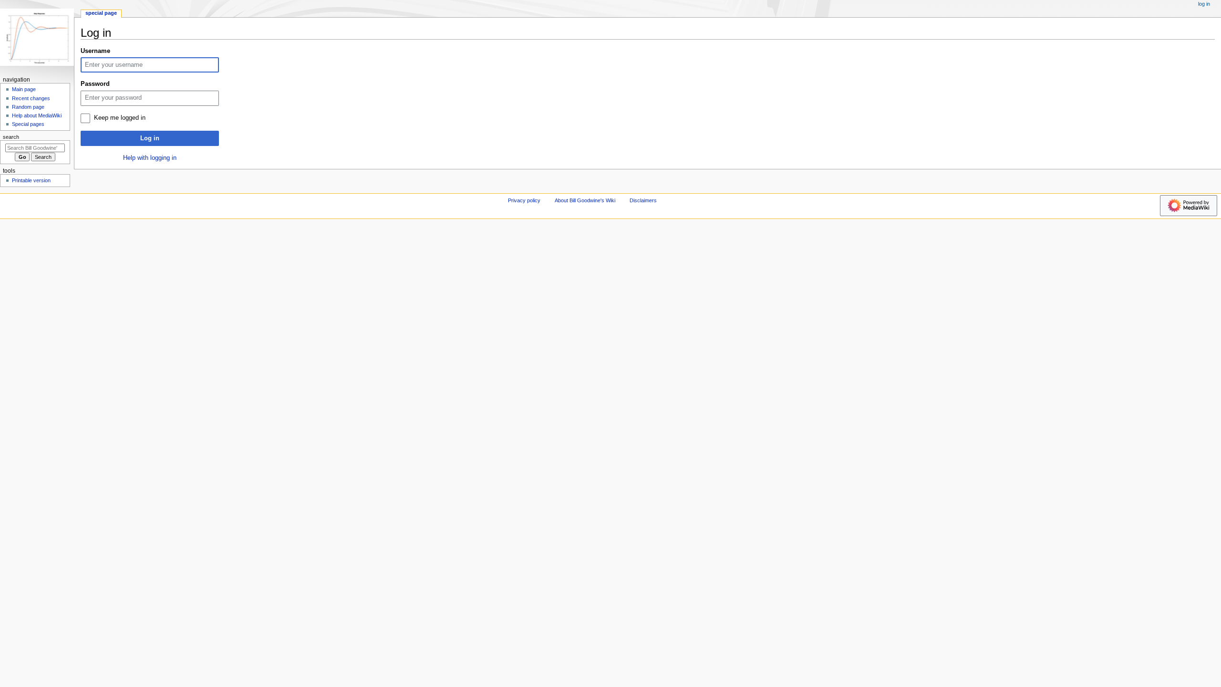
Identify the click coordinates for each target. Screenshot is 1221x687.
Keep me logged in (119, 117)
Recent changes (31, 98)
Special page (101, 13)
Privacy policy (524, 200)
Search (11, 137)
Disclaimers (643, 200)
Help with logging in (149, 158)
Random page (28, 107)
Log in (149, 138)
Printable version (31, 180)
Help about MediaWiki (37, 115)
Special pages (28, 124)
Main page (24, 89)
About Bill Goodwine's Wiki (585, 200)
